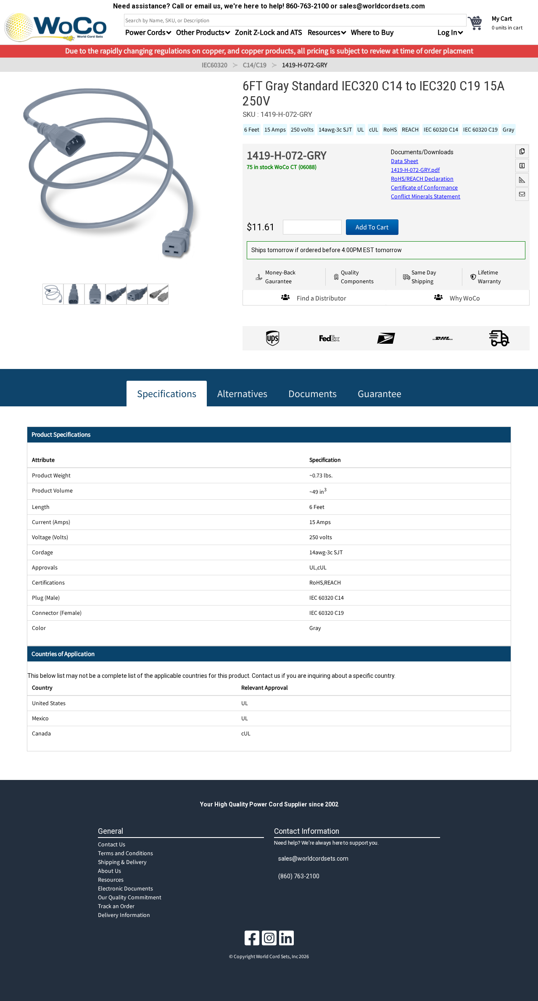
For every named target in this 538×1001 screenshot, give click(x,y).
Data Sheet (404, 161)
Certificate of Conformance (424, 187)
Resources (111, 879)
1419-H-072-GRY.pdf (415, 170)
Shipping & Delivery (122, 862)
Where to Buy (372, 32)
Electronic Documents (125, 888)
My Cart (502, 18)
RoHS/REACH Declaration (422, 178)
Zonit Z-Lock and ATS (268, 32)
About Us (109, 871)
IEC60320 (214, 65)
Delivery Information (124, 915)
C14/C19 (254, 65)
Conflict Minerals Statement (425, 196)
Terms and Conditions (125, 853)
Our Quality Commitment (129, 897)
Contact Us (111, 844)
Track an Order (116, 906)
